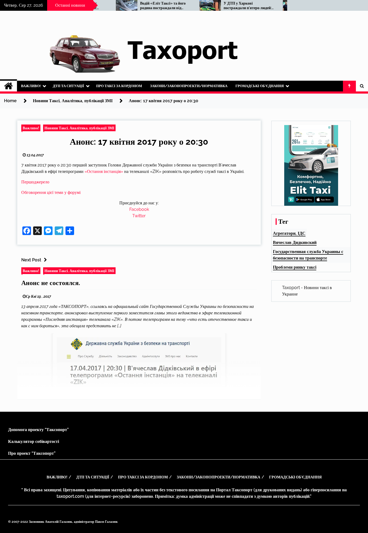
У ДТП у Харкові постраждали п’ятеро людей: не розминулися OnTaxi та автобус (235, 5)
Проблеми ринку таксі (294, 267)
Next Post (31, 259)
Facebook (139, 209)
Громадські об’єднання (259, 86)
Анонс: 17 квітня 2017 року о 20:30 (139, 142)
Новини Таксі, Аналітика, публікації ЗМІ (79, 128)
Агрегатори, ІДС (289, 233)
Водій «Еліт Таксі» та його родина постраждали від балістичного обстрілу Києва (151, 5)
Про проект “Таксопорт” (31, 453)
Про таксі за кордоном (119, 86)
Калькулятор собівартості (33, 441)
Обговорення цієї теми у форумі (51, 192)
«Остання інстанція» (104, 171)
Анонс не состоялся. (50, 283)
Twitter (139, 215)
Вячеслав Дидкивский (295, 242)
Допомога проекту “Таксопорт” (38, 429)
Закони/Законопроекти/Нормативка (188, 86)
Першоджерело (35, 181)
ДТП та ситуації (68, 86)
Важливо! (31, 86)
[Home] (8, 86)
